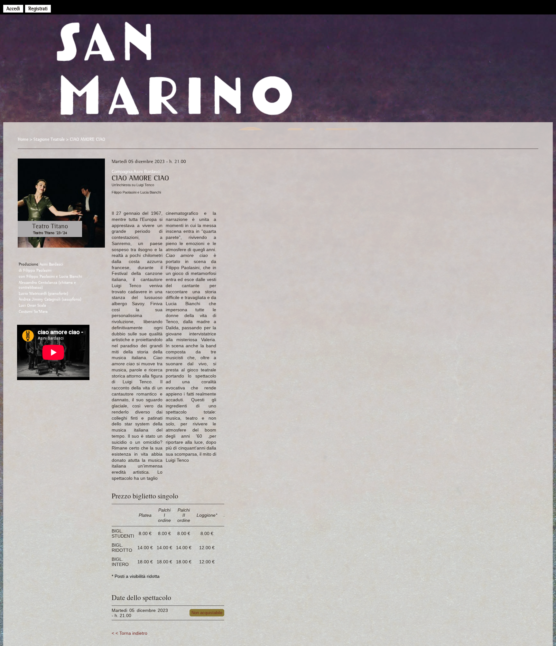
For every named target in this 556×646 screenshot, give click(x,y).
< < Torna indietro (129, 633)
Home (23, 139)
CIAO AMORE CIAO (87, 139)
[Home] (271, 7)
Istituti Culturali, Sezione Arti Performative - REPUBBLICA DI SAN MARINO (278, 77)
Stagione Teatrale (49, 139)
